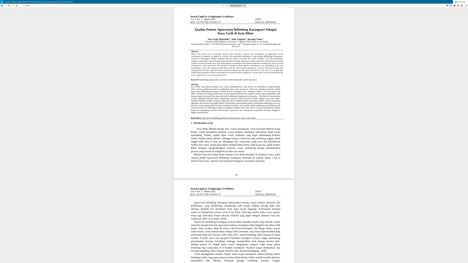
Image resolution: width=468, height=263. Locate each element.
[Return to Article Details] (2, 2)
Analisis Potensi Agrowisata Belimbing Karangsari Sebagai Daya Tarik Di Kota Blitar (39, 2)
